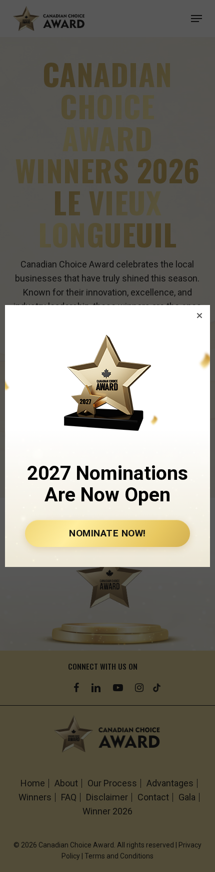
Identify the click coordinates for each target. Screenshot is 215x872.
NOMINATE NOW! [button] (107, 533)
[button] (199, 315)
